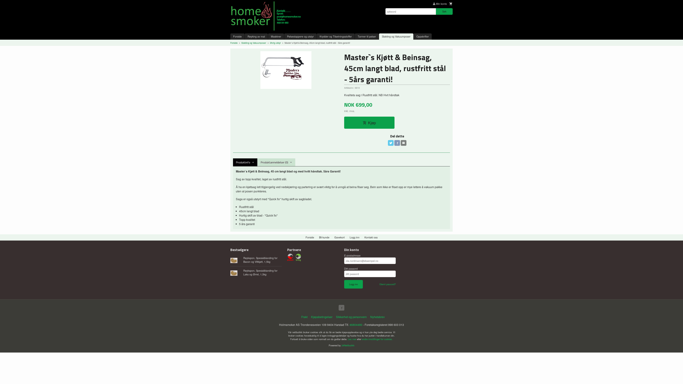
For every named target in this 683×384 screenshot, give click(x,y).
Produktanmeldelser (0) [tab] (274, 162)
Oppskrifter (422, 36)
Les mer (352, 339)
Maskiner (276, 36)
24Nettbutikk (348, 345)
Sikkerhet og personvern (351, 317)
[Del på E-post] (403, 143)
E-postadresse (352, 255)
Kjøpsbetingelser (321, 317)
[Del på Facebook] (397, 143)
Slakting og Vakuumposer (396, 36)
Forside (237, 36)
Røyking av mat (256, 36)
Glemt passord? (387, 284)
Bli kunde (324, 237)
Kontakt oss (371, 237)
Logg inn (354, 237)
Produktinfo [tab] (243, 162)
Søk (444, 11)
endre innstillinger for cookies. (377, 339)
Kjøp (372, 122)
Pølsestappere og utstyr (300, 36)
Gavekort (339, 237)
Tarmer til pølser (367, 36)
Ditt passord (351, 268)
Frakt (304, 317)
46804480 (356, 325)
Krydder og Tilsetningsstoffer (336, 36)
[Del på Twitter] (391, 143)
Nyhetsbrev (377, 317)
